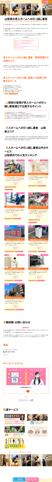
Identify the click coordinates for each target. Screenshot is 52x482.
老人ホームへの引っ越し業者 (16, 24)
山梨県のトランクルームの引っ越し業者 (13, 239)
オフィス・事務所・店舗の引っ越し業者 (34, 219)
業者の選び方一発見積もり (15, 183)
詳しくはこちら (10, 189)
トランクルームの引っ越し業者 (10, 251)
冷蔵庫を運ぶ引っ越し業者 (19, 271)
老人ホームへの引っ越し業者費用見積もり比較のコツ (25, 40)
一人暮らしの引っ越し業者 (42, 176)
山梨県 (4, 24)
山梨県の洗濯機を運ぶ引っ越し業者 (36, 239)
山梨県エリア (18, 44)
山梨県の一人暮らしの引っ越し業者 (36, 174)
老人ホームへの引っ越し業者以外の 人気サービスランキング (26, 46)
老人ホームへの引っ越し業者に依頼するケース (24, 42)
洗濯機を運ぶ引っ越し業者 (41, 241)
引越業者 (10, 452)
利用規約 (5, 354)
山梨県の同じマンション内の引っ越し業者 (13, 297)
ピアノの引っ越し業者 (41, 271)
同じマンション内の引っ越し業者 (10, 309)
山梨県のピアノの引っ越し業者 (35, 268)
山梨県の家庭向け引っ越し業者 (11, 206)
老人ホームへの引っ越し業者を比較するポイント (24, 43)
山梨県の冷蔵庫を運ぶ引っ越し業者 (12, 268)
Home (5, 452)
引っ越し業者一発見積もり (8, 69)
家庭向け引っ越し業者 (18, 209)
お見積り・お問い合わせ (20, 47)
